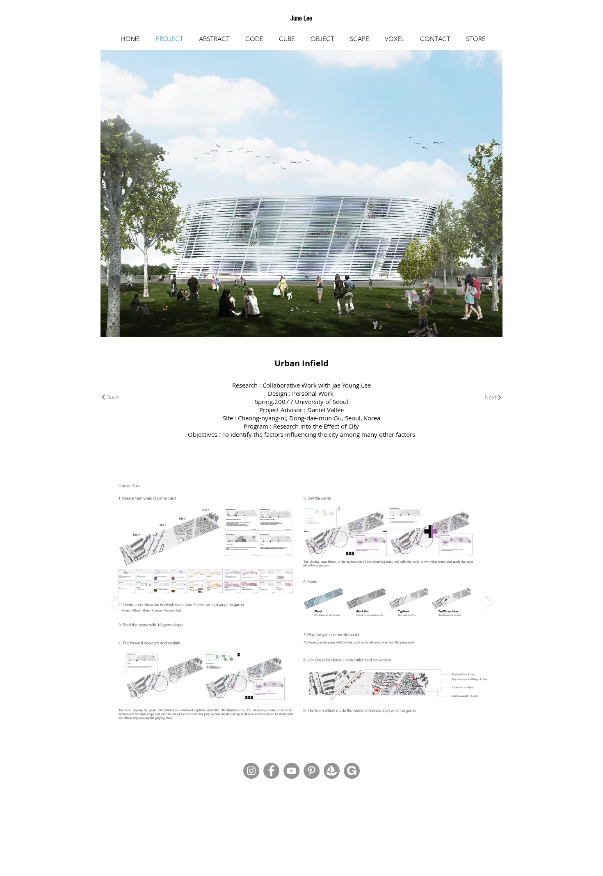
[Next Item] (488, 603)
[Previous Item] (114, 603)
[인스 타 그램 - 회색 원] (251, 771)
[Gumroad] (352, 771)
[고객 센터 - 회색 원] (312, 771)
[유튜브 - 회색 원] (291, 771)
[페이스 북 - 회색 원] (271, 771)
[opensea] (332, 771)
